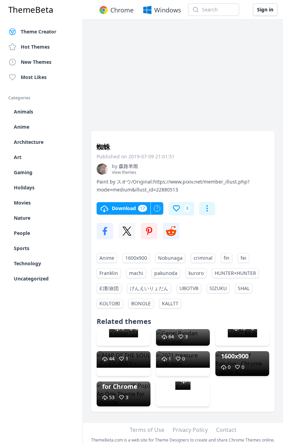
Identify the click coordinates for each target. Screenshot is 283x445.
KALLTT (170, 303)
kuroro (196, 273)
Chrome (122, 10)
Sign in (265, 9)
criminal (203, 258)
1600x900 (136, 258)
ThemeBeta (30, 9)
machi (136, 273)
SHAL (244, 288)
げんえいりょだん (149, 288)
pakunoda (165, 273)
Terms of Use (147, 430)
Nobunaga (170, 258)
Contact (226, 430)
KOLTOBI (109, 303)
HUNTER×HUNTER (235, 273)
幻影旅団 (109, 288)
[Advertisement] (183, 78)
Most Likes (34, 77)
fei (243, 258)
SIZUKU (218, 288)
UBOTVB (188, 288)
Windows (167, 10)
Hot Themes (35, 46)
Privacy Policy (190, 430)
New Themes (36, 62)
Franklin (108, 273)
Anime (106, 258)
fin (227, 258)
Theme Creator (38, 31)
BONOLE (141, 303)
